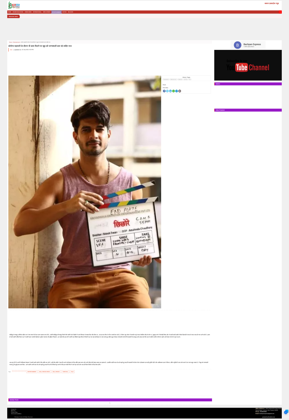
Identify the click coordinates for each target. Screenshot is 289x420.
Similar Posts (14, 400)
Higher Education (18, 12)
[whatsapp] (173, 91)
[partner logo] (51, 5)
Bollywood (180, 79)
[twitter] (167, 91)
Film (190, 79)
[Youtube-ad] (248, 65)
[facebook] (164, 91)
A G (11, 49)
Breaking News (13, 16)
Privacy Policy (14, 412)
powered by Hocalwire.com (268, 417)
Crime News (28, 12)
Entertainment (56, 12)
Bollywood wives (173, 79)
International (37, 12)
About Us (13, 410)
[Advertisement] (144, 29)
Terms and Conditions (16, 413)
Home (9, 12)
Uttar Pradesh (220, 110)
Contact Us (13, 409)
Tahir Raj (185, 79)
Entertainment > (17, 42)
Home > (11, 42)
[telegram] (177, 91)
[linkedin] (170, 91)
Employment (46, 12)
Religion (70, 12)
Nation (64, 12)
